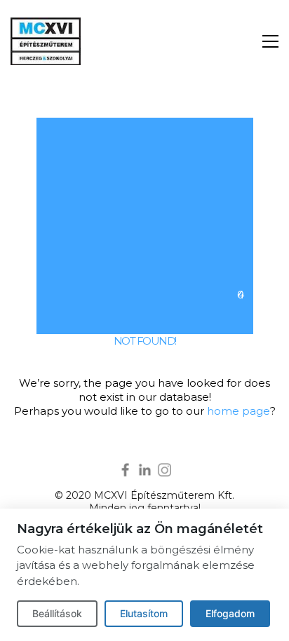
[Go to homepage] (46, 41)
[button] (270, 41)
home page (238, 411)
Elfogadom (230, 613)
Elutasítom (144, 613)
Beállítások (57, 613)
